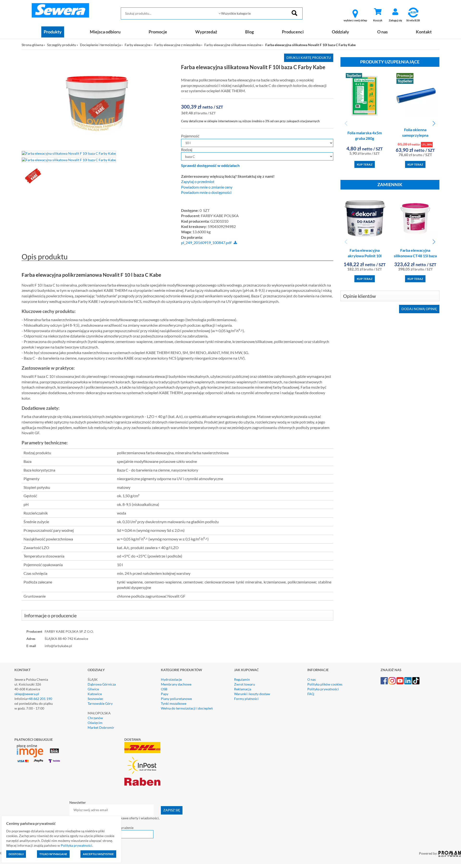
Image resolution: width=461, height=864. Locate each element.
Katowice (95, 694)
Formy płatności (246, 699)
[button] (434, 123)
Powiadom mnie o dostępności (206, 192)
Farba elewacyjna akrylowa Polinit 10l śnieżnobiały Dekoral (364, 255)
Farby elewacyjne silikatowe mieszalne (232, 45)
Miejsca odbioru (105, 31)
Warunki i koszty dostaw (252, 694)
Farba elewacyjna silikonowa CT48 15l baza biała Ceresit (415, 255)
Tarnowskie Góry (100, 703)
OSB (164, 689)
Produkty (53, 31)
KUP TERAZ (364, 164)
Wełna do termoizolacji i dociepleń (187, 708)
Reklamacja (242, 689)
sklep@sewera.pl (26, 694)
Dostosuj (16, 854)
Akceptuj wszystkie (98, 854)
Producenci (293, 31)
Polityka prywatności (323, 689)
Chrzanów (95, 718)
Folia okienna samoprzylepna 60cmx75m (415, 135)
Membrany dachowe (176, 684)
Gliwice (93, 689)
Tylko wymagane (53, 854)
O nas (382, 31)
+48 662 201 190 (39, 699)
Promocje (158, 31)
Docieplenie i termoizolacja (100, 45)
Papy (164, 694)
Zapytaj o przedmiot (197, 181)
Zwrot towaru (244, 684)
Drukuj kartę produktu (308, 57)
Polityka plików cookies (324, 684)
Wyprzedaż (206, 31)
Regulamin (242, 679)
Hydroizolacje (171, 679)
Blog (249, 31)
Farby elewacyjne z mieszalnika (177, 45)
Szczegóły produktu (61, 45)
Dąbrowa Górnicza (102, 684)
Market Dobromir (101, 727)
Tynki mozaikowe (173, 703)
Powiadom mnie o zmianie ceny (206, 187)
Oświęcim (95, 723)
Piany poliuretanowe (176, 699)
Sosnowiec (95, 699)
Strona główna (32, 45)
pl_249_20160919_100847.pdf (206, 242)
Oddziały (340, 31)
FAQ (310, 694)
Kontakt (424, 31)
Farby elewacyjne (138, 45)
